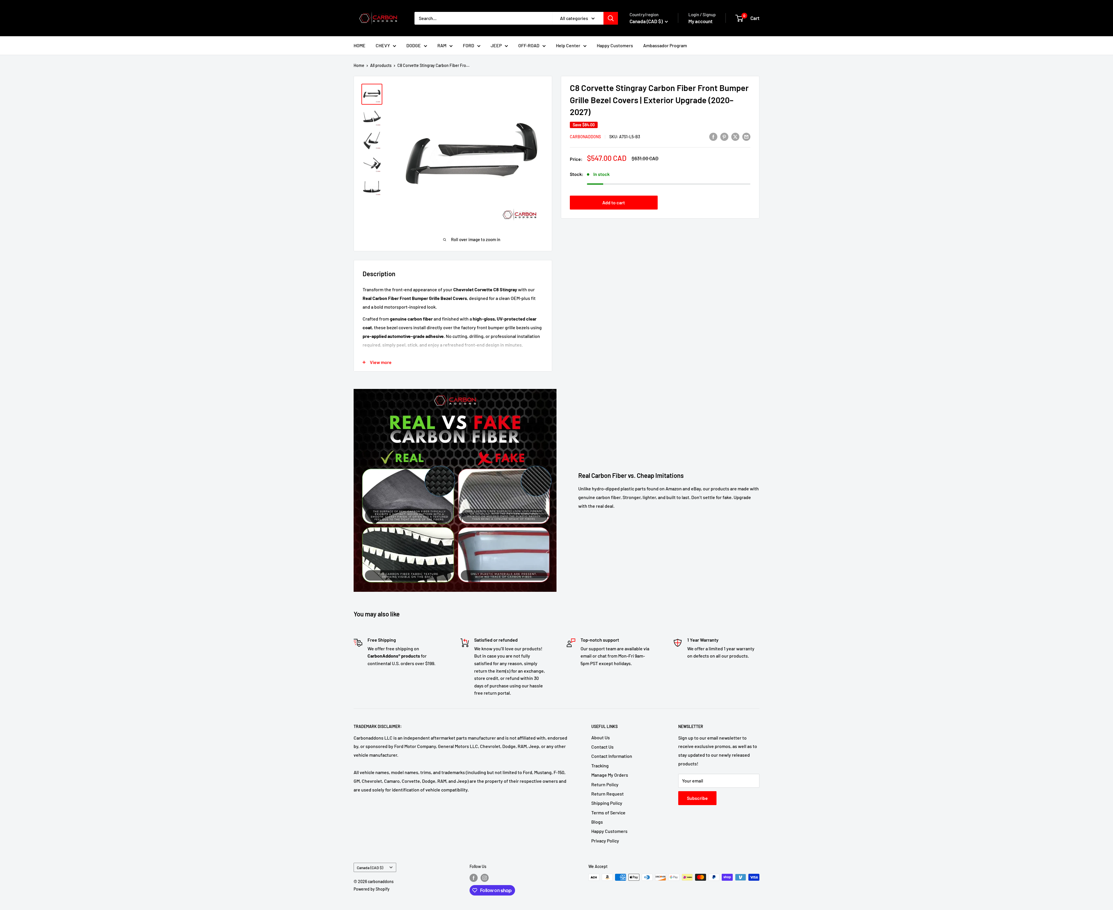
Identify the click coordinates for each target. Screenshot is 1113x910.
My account (700, 21)
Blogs (597, 822)
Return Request (607, 793)
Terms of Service (608, 812)
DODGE (413, 45)
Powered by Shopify (372, 889)
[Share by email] (746, 136)
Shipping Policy (606, 803)
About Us (600, 737)
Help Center (568, 45)
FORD (468, 45)
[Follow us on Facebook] (474, 878)
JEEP (496, 45)
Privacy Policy (605, 840)
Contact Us (602, 746)
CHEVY (383, 45)
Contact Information (611, 756)
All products (381, 65)
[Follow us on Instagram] (485, 878)
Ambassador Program (665, 45)
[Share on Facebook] (713, 136)
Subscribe (697, 798)
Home (359, 65)
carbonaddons (585, 136)
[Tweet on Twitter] (735, 136)
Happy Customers (615, 45)
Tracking (600, 765)
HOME (359, 45)
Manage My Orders (609, 775)
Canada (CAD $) (370, 867)
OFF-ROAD (528, 45)
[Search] (610, 18)
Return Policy (605, 784)
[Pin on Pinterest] (724, 136)
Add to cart (613, 202)
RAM (441, 45)
